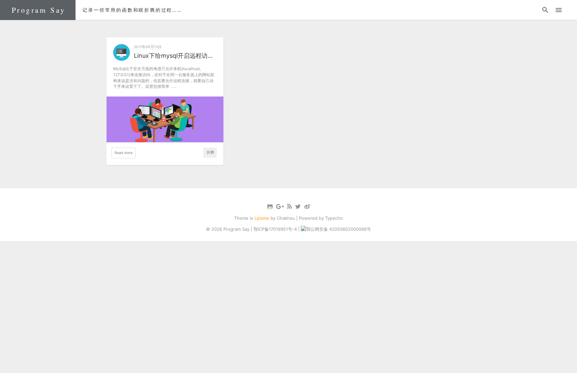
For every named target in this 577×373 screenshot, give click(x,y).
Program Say (38, 10)
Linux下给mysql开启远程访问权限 (175, 55)
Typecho (334, 218)
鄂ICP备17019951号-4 (275, 229)
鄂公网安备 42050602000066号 (338, 229)
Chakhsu (286, 218)
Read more (124, 153)
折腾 (210, 152)
